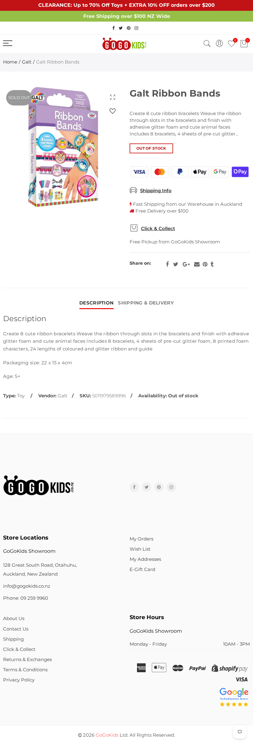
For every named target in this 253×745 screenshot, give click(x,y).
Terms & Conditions (25, 670)
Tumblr (212, 264)
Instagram (171, 487)
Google (186, 264)
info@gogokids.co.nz (26, 586)
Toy (21, 396)
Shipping (13, 639)
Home (10, 62)
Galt (26, 62)
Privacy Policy (19, 680)
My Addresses (145, 559)
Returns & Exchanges (27, 659)
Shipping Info (156, 190)
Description (96, 303)
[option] (63, 147)
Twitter (175, 264)
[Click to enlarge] (112, 97)
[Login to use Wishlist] (112, 111)
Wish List (140, 549)
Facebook (167, 264)
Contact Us (15, 629)
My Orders (141, 539)
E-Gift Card (142, 569)
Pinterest (205, 264)
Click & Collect (158, 228)
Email (197, 264)
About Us (13, 618)
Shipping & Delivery (146, 303)
